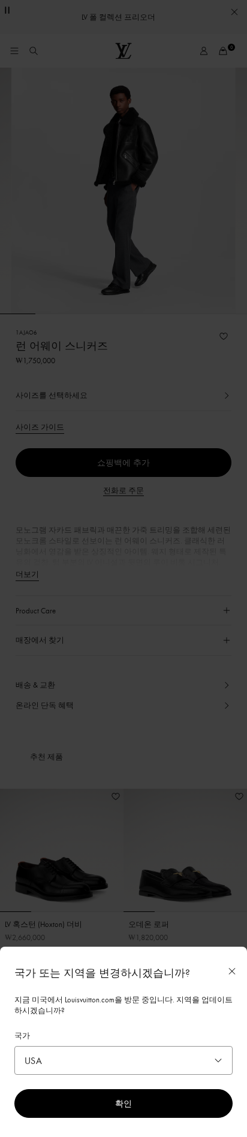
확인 (123, 1103)
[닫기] (232, 971)
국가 (22, 1035)
